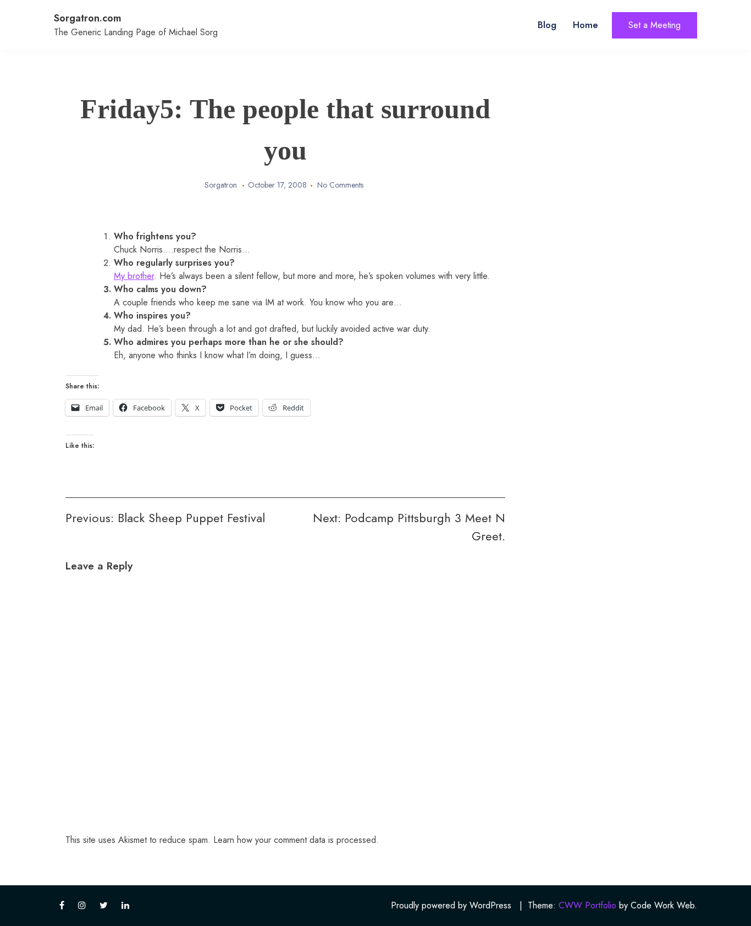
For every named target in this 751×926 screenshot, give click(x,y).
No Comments (340, 184)
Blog (547, 24)
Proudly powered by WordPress (451, 905)
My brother (134, 276)
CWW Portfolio (587, 905)
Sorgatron (221, 184)
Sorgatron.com (88, 18)
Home (585, 24)
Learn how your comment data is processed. (296, 840)
